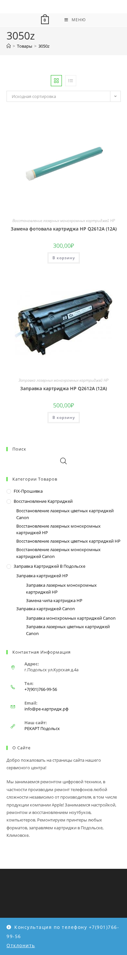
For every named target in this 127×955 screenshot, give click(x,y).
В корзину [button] (63, 258)
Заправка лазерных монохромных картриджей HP (63, 380)
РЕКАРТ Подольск (42, 728)
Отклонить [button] (21, 945)
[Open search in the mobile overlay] (63, 461)
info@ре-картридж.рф (46, 709)
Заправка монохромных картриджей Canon (71, 618)
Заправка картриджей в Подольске (49, 566)
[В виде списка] (70, 80)
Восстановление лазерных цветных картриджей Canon (65, 514)
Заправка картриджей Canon (45, 609)
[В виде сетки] (56, 80)
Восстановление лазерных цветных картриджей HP (68, 541)
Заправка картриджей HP (42, 576)
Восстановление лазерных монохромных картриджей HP (63, 220)
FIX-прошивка (28, 491)
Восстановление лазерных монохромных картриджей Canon (58, 553)
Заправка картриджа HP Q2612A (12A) (63, 388)
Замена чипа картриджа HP (54, 600)
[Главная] (9, 46)
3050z (43, 46)
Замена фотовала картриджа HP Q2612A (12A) (64, 229)
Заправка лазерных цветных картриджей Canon (68, 630)
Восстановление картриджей (43, 501)
